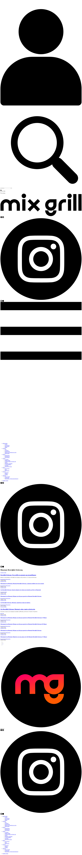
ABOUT (4, 475)
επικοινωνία (7, 477)
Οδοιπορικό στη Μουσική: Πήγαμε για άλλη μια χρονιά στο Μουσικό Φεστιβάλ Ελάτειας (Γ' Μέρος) (23, 617)
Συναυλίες (7, 472)
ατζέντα (4, 471)
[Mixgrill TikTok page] (3, 301)
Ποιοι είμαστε (7, 476)
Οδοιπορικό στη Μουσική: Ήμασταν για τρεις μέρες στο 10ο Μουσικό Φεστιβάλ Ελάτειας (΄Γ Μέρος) (23, 636)
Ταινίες (6, 462)
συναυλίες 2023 (3, 634)
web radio (3, 191)
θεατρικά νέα (7, 456)
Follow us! (2, 728)
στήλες (6, 444)
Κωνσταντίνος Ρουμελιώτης (5, 579)
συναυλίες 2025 (3, 587)
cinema (4, 458)
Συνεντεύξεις (7, 457)
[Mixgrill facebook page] (1, 217)
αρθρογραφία (5, 443)
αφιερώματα (7, 446)
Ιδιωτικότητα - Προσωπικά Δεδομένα (11, 478)
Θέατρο (6, 473)
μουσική (4, 448)
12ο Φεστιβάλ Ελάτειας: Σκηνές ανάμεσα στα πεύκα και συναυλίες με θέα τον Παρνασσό (20, 589)
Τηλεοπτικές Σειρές (8, 466)
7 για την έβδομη (8, 464)
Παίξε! (4, 467)
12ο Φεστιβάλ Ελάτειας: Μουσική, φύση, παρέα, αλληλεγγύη (17, 609)
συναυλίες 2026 (3, 572)
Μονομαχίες (7, 470)
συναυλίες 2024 (3, 615)
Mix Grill (2, 613)
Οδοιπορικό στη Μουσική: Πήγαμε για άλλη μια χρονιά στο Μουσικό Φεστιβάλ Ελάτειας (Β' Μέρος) (23, 624)
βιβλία (6, 447)
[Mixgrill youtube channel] (1, 301)
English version (5, 480)
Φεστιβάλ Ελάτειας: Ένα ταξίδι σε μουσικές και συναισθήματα (18, 575)
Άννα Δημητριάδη (3, 592)
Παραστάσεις (7, 455)
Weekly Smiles (7, 460)
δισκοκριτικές (7, 451)
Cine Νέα (6, 465)
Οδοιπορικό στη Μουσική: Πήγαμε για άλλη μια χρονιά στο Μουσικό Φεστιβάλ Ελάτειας (20, 596)
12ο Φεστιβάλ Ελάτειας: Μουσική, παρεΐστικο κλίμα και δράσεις (15, 602)
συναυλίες (7, 450)
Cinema (6, 474)
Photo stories (7, 453)
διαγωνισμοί (7, 468)
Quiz (6, 469)
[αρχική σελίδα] (41, 215)
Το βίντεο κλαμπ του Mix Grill (10, 461)
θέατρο (4, 454)
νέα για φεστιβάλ (3, 606)
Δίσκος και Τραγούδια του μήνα (10, 452)
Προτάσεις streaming (8, 463)
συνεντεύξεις (7, 445)
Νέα (5, 449)
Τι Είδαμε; (7, 459)
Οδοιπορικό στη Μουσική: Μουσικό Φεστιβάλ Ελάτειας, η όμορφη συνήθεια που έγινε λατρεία (22, 583)
